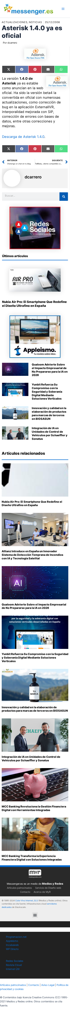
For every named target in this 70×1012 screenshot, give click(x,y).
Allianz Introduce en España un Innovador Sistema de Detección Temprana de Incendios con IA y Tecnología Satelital (32, 555)
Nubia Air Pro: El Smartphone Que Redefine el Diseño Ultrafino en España (32, 503)
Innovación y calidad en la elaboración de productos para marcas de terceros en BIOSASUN (49, 413)
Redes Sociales (14, 960)
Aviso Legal (47, 985)
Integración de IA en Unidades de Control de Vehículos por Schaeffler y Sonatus (49, 433)
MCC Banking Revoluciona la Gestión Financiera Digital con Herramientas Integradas (34, 808)
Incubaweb (12, 945)
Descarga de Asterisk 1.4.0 (23, 137)
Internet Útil (12, 969)
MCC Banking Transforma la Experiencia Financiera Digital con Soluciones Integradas (32, 857)
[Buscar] (63, 196)
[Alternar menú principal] (63, 8)
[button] (35, 915)
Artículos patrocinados (19, 887)
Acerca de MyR (42, 891)
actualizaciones (14, 22)
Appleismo (12, 940)
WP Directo (12, 949)
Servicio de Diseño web (48, 887)
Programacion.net (16, 936)
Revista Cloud (14, 965)
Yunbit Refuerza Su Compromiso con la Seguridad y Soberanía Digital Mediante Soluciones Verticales (47, 391)
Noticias (35, 22)
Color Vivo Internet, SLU (26, 900)
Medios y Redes (52, 883)
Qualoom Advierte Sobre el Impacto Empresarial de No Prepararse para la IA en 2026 (50, 370)
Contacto (25, 891)
